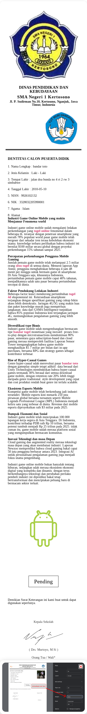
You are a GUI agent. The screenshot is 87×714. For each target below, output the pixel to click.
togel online (42, 231)
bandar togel (22, 332)
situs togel (22, 265)
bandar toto (40, 166)
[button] (81, 666)
